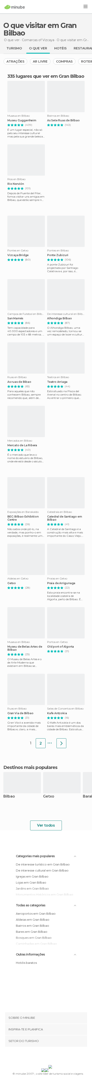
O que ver (38, 48)
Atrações (15, 61)
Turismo (14, 48)
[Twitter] (45, 1056)
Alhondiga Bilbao (59, 318)
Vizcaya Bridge (18, 255)
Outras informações (30, 954)
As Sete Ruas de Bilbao (63, 120)
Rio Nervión (15, 183)
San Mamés (15, 318)
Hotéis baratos (26, 962)
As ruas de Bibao (19, 381)
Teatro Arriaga (57, 381)
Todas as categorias (30, 905)
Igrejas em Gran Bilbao (32, 876)
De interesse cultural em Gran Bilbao (42, 870)
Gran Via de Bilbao (20, 713)
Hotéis (60, 48)
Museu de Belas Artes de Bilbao (24, 648)
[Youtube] (56, 1056)
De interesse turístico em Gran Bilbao (43, 864)
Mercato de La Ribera (22, 445)
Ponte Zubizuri (57, 255)
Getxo (11, 583)
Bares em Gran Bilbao (31, 931)
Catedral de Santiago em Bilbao (64, 518)
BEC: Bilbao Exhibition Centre (23, 518)
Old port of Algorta (60, 646)
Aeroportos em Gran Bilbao (36, 913)
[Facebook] (39, 1056)
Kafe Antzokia (57, 713)
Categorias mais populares (35, 856)
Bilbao (9, 796)
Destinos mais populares (30, 767)
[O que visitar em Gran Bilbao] (61, 743)
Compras (64, 61)
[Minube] (14, 7)
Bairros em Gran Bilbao (32, 925)
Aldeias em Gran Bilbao (32, 919)
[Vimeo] (50, 1056)
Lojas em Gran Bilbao (31, 882)
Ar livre (40, 61)
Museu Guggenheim (21, 120)
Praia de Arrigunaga (61, 583)
